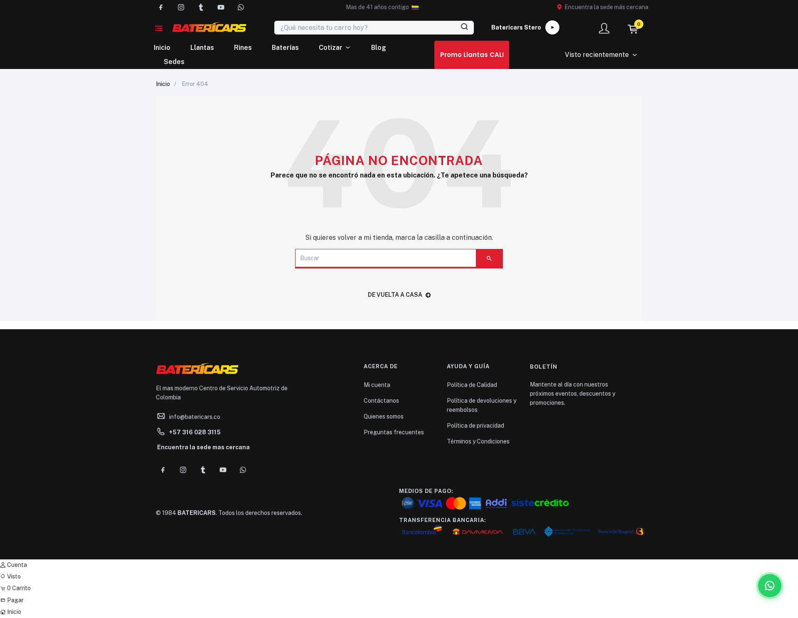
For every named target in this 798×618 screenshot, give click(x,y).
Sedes (174, 62)
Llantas (202, 48)
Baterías (285, 48)
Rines (243, 48)
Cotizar (330, 48)
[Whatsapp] (241, 7)
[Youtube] (221, 7)
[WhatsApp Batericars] (769, 585)
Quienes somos (384, 416)
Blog (378, 48)
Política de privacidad (475, 425)
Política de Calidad (472, 385)
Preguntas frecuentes (394, 432)
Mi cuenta (377, 385)
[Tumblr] (201, 7)
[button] (377, 7)
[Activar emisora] (552, 27)
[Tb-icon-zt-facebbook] (161, 7)
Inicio (162, 48)
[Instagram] (181, 7)
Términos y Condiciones (478, 441)
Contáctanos (381, 400)
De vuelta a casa (395, 294)
